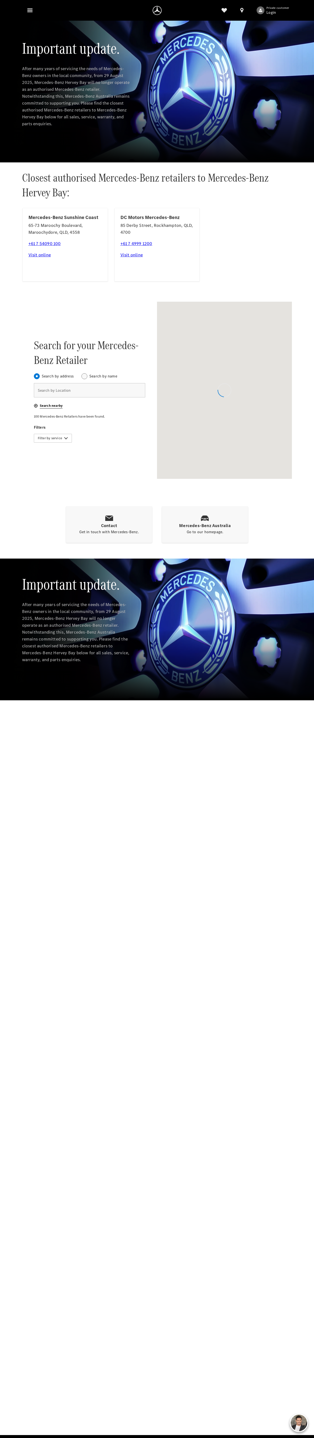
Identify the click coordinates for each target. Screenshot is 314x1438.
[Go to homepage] (157, 10)
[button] (48, 405)
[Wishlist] (224, 10)
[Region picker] (242, 10)
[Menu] (30, 10)
